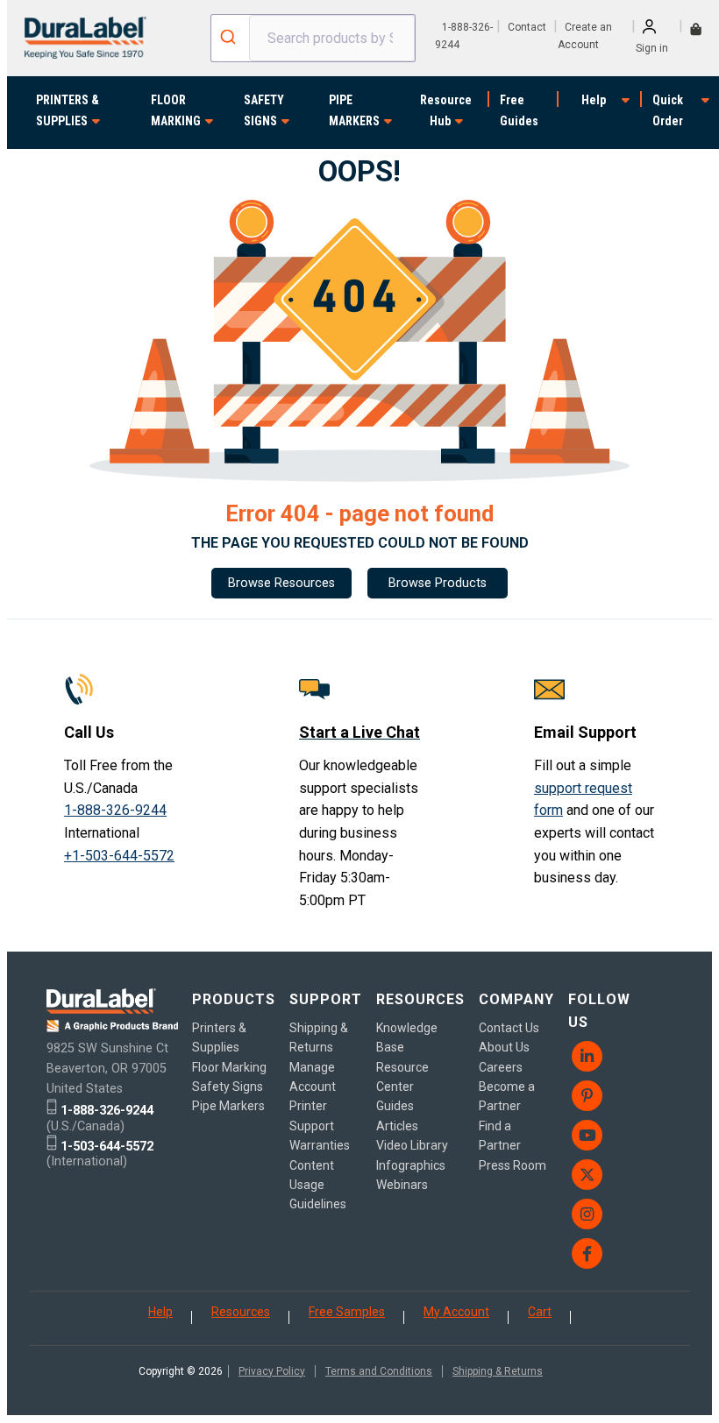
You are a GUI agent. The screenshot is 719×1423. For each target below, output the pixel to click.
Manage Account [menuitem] (312, 1077)
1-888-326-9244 (115, 810)
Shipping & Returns (497, 1371)
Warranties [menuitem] (319, 1145)
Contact (527, 27)
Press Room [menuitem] (512, 1165)
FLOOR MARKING (176, 110)
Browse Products (437, 583)
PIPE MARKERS (354, 110)
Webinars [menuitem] (402, 1185)
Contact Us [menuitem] (509, 1028)
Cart (540, 1312)
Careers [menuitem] (501, 1067)
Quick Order (667, 110)
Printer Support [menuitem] (311, 1115)
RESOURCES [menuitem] (420, 999)
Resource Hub (446, 110)
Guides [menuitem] (395, 1106)
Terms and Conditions (378, 1371)
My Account (456, 1312)
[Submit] (230, 38)
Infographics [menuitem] (410, 1165)
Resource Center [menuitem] (402, 1077)
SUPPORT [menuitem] (325, 999)
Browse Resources (281, 583)
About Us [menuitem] (504, 1047)
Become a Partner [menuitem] (507, 1096)
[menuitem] (608, 1056)
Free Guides (519, 110)
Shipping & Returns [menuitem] (318, 1037)
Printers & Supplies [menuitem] (219, 1037)
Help (593, 100)
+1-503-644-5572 (119, 855)
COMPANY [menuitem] (516, 999)
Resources (240, 1312)
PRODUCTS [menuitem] (233, 999)
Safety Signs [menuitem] (227, 1087)
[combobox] (313, 38)
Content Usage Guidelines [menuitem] (317, 1185)
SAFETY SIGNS (264, 110)
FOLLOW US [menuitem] (599, 1010)
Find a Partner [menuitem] (500, 1135)
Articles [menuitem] (397, 1126)
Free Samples (347, 1312)
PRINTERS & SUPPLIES (67, 110)
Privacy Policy (271, 1371)
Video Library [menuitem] (412, 1145)
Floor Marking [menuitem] (229, 1067)
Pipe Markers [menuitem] (228, 1106)
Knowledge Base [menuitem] (407, 1037)
